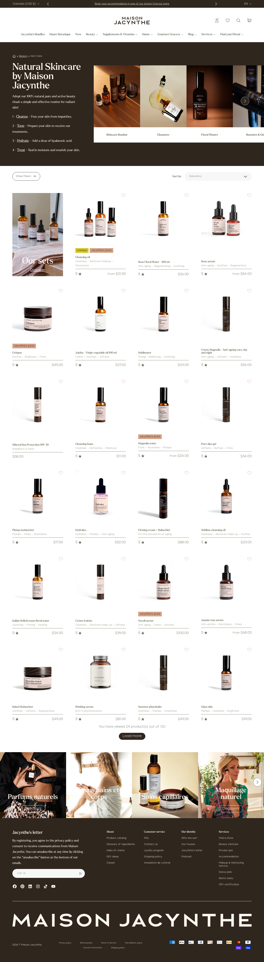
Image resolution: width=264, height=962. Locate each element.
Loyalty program (154, 850)
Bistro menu (226, 878)
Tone (20, 126)
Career (110, 863)
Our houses (188, 844)
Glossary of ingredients (120, 844)
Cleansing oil (82, 257)
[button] (121, 197)
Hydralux (80, 530)
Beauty (90, 34)
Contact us (151, 844)
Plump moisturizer (23, 530)
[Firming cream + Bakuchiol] (163, 496)
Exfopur (17, 352)
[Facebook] (14, 886)
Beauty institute (228, 844)
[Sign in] (217, 20)
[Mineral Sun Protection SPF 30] (37, 404)
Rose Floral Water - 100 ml (153, 262)
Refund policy (86, 943)
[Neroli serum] (163, 582)
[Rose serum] (226, 218)
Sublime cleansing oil (213, 530)
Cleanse (22, 117)
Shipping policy (153, 857)
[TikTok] (45, 886)
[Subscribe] (81, 873)
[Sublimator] (163, 314)
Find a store (226, 838)
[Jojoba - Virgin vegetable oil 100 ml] (100, 314)
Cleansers (163, 134)
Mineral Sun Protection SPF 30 (30, 444)
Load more (132, 736)
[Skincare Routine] (117, 96)
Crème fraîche (83, 620)
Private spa (226, 850)
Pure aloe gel (208, 444)
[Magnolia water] (163, 404)
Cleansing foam (84, 444)
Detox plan (225, 872)
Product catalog (116, 838)
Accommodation (229, 857)
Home (146, 34)
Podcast (186, 857)
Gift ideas (112, 857)
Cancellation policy (134, 943)
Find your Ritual (230, 34)
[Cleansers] (163, 96)
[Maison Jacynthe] (132, 20)
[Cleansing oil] (100, 218)
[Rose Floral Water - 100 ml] (163, 218)
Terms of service (109, 943)
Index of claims (115, 850)
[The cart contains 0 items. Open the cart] (249, 20)
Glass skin (207, 707)
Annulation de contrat (157, 863)
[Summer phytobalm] (163, 672)
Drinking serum (84, 707)
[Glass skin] (226, 672)
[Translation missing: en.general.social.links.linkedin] (30, 886)
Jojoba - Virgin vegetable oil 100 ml (96, 352)
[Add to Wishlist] (121, 197)
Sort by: (176, 176)
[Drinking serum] (100, 672)
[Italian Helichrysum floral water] (37, 582)
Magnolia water (147, 443)
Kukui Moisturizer (22, 707)
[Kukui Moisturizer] (37, 672)
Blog (191, 34)
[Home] (14, 56)
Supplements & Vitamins (119, 34)
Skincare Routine (116, 134)
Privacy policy (65, 943)
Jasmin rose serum (212, 620)
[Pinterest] (22, 886)
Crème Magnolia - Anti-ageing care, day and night (224, 351)
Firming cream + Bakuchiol (154, 530)
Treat (21, 150)
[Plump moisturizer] (37, 496)
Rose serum (208, 261)
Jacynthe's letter (192, 850)
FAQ (146, 838)
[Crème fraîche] (100, 582)
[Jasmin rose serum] (226, 582)
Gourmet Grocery (169, 34)
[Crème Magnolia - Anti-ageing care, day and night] (226, 314)
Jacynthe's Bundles (33, 34)
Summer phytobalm (150, 707)
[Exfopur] (37, 314)
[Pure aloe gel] (226, 404)
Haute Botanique (60, 34)
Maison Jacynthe (31, 945)
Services (207, 34)
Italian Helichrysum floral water (30, 620)
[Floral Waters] (210, 96)
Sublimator (144, 352)
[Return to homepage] (132, 920)
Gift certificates (229, 884)
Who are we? (189, 838)
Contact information (93, 948)
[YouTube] (53, 886)
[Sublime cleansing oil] (226, 496)
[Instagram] (38, 886)
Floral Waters (209, 134)
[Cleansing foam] (100, 404)
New (78, 34)
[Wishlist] (227, 20)
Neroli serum (145, 620)
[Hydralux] (100, 496)
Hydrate (23, 141)
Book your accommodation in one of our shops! (124, 4)
